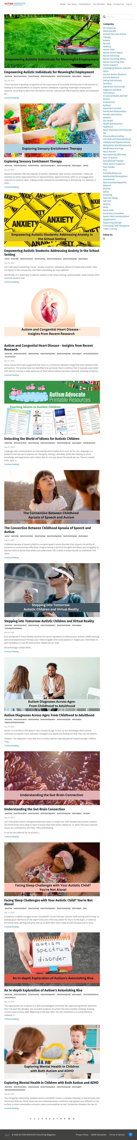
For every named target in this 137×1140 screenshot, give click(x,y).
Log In (129, 4)
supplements (109, 219)
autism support (76, 76)
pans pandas (109, 167)
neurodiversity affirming (114, 154)
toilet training (110, 228)
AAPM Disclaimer (98, 1134)
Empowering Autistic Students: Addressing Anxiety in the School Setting (51, 253)
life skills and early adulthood (117, 139)
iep (104, 133)
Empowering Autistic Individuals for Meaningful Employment (49, 72)
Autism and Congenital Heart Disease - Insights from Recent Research (48, 347)
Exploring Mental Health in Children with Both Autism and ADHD (51, 1083)
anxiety (7, 259)
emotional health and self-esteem (15, 1090)
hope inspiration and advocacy (117, 130)
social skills (108, 210)
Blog (109, 4)
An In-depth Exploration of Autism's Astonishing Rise (43, 990)
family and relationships (114, 111)
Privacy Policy (82, 1134)
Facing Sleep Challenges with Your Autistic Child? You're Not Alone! (48, 902)
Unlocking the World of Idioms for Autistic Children (41, 439)
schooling (107, 194)
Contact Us (119, 4)
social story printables (113, 213)
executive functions (112, 108)
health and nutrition (112, 123)
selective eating (110, 198)
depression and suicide (114, 86)
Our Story (72, 4)
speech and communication (116, 216)
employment (87, 76)
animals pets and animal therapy (114, 35)
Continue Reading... (12, 98)
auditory (107, 46)
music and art (109, 151)
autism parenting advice (48, 76)
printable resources (89, 443)
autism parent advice (20, 76)
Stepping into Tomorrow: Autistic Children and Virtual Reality (49, 621)
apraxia (7, 536)
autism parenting (33, 76)
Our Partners (99, 4)
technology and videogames (13, 628)
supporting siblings (112, 222)
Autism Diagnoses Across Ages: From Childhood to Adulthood (49, 715)
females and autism (112, 114)
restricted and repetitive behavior (115, 184)
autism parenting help (63, 76)
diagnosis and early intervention (14, 722)
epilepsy (107, 105)
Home (63, 4)
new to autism (110, 157)
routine (106, 188)
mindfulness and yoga (113, 148)
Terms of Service (117, 1134)
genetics (107, 117)
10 (69, 1118)
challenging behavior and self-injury (117, 69)
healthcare (108, 126)
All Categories (109, 28)
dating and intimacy (112, 80)
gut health (86, 813)
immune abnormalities (113, 136)
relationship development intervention (115, 178)
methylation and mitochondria (117, 145)
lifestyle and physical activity (116, 142)
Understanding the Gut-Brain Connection (34, 809)
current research (10, 356)
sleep (84, 908)
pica (105, 170)
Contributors (85, 4)
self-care (107, 201)
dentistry (107, 83)
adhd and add (109, 31)
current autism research (90, 353)
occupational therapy (113, 160)
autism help (8, 76)
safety (106, 191)
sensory (85, 165)
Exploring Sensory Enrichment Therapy (33, 161)
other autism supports (114, 164)
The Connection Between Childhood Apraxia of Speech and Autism (47, 530)
